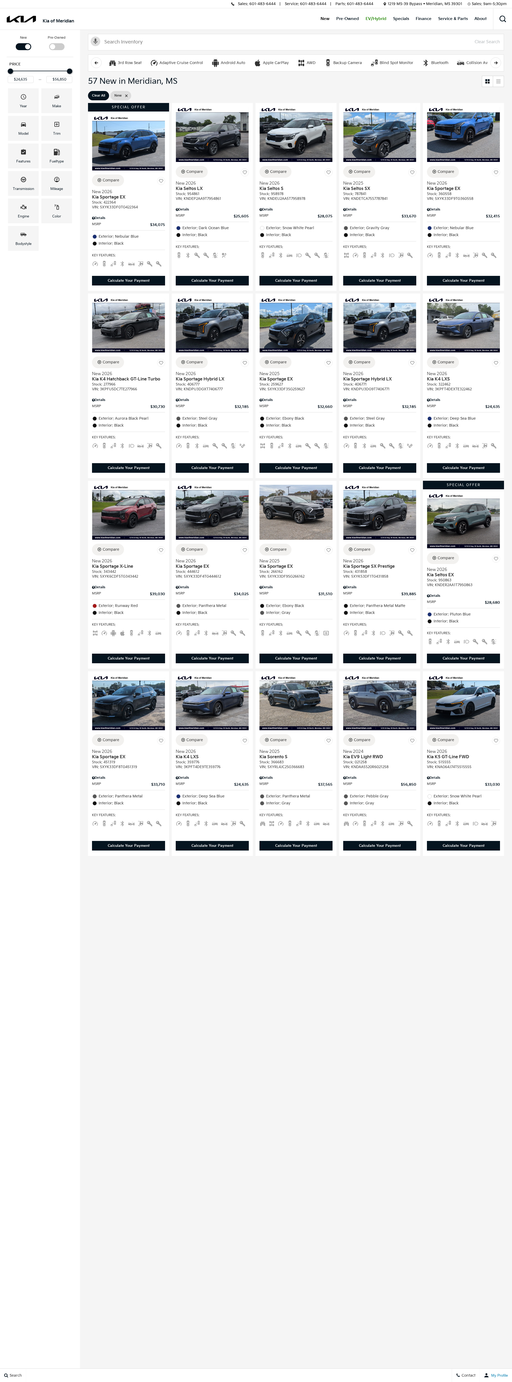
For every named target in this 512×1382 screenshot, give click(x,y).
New (325, 18)
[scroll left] (96, 62)
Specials (401, 18)
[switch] (23, 42)
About (480, 18)
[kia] (21, 19)
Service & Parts (453, 18)
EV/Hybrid (376, 18)
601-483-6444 (262, 4)
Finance (423, 18)
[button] (502, 19)
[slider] (10, 71)
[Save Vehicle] (161, 181)
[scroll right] (495, 62)
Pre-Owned (347, 18)
